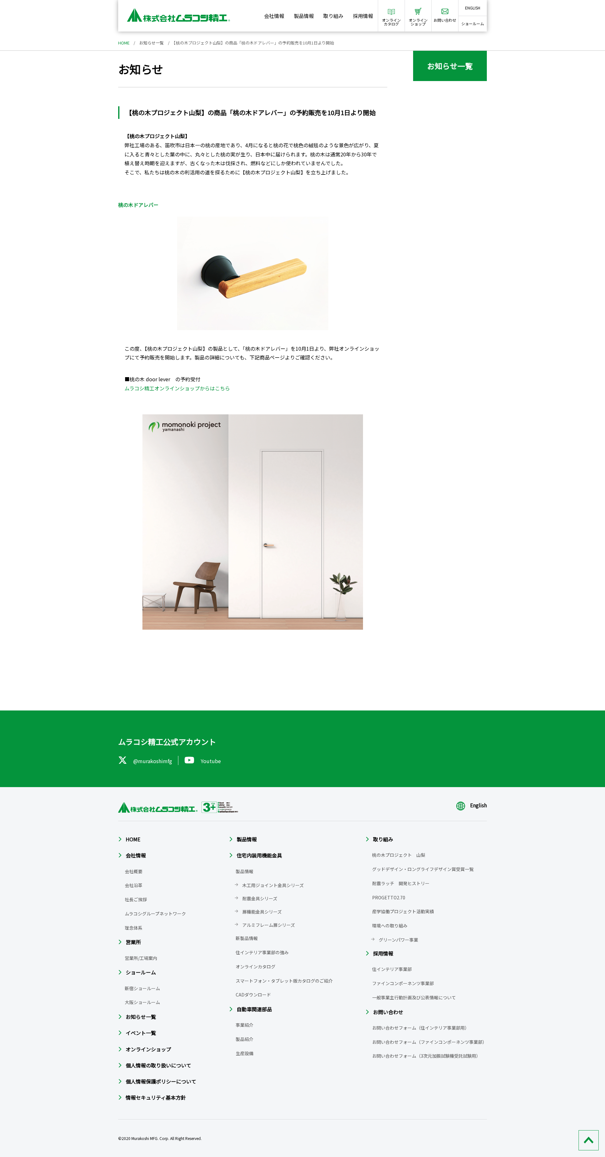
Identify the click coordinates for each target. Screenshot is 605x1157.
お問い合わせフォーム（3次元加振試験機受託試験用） (426, 1056)
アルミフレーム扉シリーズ (268, 925)
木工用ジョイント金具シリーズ (273, 885)
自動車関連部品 (254, 1009)
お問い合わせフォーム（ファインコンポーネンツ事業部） (429, 1042)
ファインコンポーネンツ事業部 (403, 983)
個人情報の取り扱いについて (158, 1065)
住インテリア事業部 (392, 969)
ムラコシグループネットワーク (155, 913)
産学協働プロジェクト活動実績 (403, 911)
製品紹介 (244, 1039)
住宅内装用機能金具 (259, 855)
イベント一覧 (141, 1033)
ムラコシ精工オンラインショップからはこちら (177, 388)
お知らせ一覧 (151, 43)
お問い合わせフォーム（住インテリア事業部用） (420, 1028)
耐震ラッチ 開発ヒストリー (400, 883)
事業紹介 (244, 1025)
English (478, 805)
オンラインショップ (148, 1049)
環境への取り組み (389, 925)
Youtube (211, 761)
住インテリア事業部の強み (262, 952)
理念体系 (133, 928)
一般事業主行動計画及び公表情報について (414, 997)
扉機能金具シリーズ (262, 912)
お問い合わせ (388, 1012)
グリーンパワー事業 (398, 940)
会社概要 (133, 871)
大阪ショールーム (142, 1002)
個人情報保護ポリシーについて (161, 1081)
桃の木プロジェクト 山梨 (398, 855)
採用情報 (363, 16)
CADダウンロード (253, 994)
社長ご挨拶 (136, 899)
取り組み (333, 16)
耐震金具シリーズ (259, 898)
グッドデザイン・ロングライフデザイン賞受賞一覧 (423, 869)
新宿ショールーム (142, 988)
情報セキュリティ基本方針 (156, 1097)
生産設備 (244, 1053)
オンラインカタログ (255, 966)
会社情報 (274, 16)
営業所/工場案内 (141, 958)
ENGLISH (472, 7)
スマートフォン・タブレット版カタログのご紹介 (284, 981)
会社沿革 (133, 885)
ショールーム (472, 23)
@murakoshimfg (152, 761)
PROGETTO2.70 (388, 897)
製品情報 (304, 16)
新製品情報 (247, 938)
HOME (124, 43)
